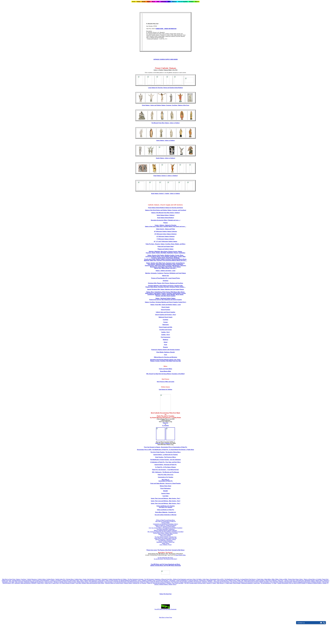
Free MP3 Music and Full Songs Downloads (165, 609)
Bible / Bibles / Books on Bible (279, 579)
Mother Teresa (165, 543)
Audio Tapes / (206, 579)
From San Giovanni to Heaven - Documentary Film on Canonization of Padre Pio (165, 447)
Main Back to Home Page (165, 617)
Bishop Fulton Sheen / (294, 579)
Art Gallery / (200, 579)
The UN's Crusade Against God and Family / (195, 583)
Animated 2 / (105, 579)
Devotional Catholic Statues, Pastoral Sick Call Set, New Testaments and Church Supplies (165, 299)
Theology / (169, 583)
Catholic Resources (32, 579)
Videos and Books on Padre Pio (165, 509)
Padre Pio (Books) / (156, 581)
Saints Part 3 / (56, 583)
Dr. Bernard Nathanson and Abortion (128, 580)
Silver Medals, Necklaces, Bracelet (165, 352)
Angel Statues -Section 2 (165, 175)
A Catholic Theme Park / (323, 579)
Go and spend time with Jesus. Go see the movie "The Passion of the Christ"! (165, 558)
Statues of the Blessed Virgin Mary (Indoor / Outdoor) (165, 212)
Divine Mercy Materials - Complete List (165, 512)
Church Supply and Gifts (165, 327)
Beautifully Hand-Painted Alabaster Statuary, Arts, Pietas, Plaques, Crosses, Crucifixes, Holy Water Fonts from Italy (165, 360)
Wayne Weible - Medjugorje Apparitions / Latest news (246, 583)
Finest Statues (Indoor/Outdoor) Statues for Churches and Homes (165, 207)
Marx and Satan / (19, 581)
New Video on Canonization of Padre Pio (165, 521)
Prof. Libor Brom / (274, 581)
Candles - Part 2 (165, 334)
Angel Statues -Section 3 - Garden (160, 193)
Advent (165, 342)
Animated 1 (98, 579)
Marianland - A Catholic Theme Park (165, 542)
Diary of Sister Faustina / (112, 580)
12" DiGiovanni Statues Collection (165, 236)
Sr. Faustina (165, 425)
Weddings (165, 339)
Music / (87, 581)
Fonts (165, 344)
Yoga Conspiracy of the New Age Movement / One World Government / (122, 581)
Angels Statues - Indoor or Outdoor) (165, 158)
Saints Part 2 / (48, 583)
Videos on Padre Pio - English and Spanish (165, 525)
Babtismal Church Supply (165, 317)
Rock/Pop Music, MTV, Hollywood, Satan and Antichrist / (17, 583)
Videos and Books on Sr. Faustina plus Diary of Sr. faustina (165, 506)
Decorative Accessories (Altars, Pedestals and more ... (165, 220)
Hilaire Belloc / (268, 579)
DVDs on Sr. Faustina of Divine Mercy (165, 526)
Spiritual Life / (136, 583)
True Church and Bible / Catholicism (166, 529)
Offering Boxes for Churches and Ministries (165, 357)
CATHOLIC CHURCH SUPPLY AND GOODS (165, 59)
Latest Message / (300, 580)
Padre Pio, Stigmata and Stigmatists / (157, 583)
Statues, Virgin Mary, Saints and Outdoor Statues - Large (165, 304)
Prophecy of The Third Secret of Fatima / (249, 581)
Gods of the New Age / (223, 580)
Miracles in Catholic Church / (61, 581)
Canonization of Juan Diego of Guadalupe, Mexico (165, 524)
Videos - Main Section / (218, 583)
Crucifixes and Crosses (165, 329)
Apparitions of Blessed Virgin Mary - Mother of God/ (168, 579)
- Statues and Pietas (169, 229)
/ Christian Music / (70, 579)
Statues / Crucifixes (21, 579)
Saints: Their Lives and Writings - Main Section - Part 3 (165, 503)
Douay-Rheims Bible (165, 371)
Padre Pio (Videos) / (145, 581)
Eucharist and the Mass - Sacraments (166, 580)
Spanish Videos (165, 493)
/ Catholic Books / (50, 579)
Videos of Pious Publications (165, 534)
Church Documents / (27, 580)
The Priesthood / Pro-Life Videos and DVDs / (182, 581)
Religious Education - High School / (320, 581)
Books (301, 579)
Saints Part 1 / (41, 583)
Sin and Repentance (266, 583)
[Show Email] (321, 623)
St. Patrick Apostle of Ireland (67, 583)
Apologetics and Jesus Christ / (189, 579)
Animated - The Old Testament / (147, 579)
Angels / (85, 579)
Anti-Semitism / (91, 579)
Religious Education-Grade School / (302, 581)
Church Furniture (165, 309)
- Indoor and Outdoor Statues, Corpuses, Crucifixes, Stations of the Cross (169, 105)
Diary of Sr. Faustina (165, 535)
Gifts (215, 580)
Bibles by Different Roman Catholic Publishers (165, 530)
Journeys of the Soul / (290, 580)
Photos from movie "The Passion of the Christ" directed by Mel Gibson (165, 550)
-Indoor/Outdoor (178, 87)
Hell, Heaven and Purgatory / (248, 580)
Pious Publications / (166, 581)
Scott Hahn (165, 496)
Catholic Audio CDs (60, 579)
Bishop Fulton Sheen (165, 486)
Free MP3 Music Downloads (166, 540)
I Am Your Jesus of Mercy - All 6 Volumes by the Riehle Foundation (165, 527)
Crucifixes (165, 319)
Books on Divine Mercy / (310, 579)
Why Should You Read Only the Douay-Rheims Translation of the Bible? (165, 373)
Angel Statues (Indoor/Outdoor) (165, 217)
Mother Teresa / (81, 581)
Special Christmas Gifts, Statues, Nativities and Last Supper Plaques (165, 289)
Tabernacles (165, 324)
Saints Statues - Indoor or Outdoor (165, 140)
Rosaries (165, 347)
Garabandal (209, 580)
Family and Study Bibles (165, 368)
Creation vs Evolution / (56, 580)
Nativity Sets (165, 275)
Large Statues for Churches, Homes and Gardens (161, 87)
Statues (148, 105)
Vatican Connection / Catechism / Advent (165, 539)
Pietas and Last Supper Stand (165, 246)
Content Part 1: (182, 302)
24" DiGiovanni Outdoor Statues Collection (165, 231)
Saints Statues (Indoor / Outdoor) (165, 215)
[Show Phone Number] (324, 623)
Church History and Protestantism (40, 580)
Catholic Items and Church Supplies (165, 312)
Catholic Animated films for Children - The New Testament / (124, 579)
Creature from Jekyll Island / (69, 580)
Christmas (165, 280)
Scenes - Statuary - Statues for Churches (165, 225)
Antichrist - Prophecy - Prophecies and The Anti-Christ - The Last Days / (220, 581)
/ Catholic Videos (41, 579)
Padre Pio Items (150, 244)
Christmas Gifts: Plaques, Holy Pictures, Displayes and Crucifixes (165, 283)
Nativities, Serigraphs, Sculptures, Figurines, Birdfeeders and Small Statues (165, 273)
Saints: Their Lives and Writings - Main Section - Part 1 (165, 498)
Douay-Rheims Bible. (180, 555)
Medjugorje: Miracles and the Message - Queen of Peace (38, 581)
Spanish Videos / (128, 583)
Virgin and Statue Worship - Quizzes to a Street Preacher (165, 483)
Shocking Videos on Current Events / (114, 583)
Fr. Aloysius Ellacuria (193, 580)
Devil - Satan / (80, 580)
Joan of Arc (280, 580)
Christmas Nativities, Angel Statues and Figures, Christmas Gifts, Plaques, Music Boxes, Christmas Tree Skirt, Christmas (164, 286)
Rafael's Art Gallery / (265, 581)
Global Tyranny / (233, 580)
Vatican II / (209, 583)
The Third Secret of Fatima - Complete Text (165, 537)
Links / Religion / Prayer (166, 544)
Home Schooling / (260, 580)
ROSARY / (34, 583)
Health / (239, 580)
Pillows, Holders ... (180, 287)
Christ (144, 105)
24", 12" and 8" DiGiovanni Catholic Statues (165, 241)
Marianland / (308, 580)
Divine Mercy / (102, 580)
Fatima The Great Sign (166, 594)
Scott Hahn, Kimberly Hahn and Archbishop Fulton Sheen (90, 583)
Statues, (149, 255)
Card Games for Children (165, 389)
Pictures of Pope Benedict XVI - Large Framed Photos (165, 278)
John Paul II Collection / (271, 580)
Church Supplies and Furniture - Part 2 (165, 314)
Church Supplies (165, 522)
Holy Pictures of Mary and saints (165, 381)
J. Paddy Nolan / (229, 583)
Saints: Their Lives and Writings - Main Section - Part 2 (165, 501)
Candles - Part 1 (165, 332)
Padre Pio (165, 423)
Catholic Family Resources (90, 580)
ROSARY (165, 491)
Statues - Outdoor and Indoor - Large (165, 270)
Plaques (165, 222)
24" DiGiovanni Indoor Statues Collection (166, 234)
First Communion (165, 337)
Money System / (72, 581)
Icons (165, 354)
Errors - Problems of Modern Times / (147, 580)
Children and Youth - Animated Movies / (12, 580)
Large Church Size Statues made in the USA (165, 538)
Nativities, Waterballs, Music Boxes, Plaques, (161, 251)
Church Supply (166, 307)
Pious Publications (165, 488)
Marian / (313, 580)
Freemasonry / (203, 580)
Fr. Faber (274, 583)
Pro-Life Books (197, 581)
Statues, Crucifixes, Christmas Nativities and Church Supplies (161, 302)
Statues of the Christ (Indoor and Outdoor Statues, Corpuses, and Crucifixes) (165, 210)
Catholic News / (79, 579)
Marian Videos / (320, 580)
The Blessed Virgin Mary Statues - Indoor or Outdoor (165, 123)
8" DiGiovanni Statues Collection (165, 239)
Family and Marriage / (182, 580)
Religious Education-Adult (285, 581)
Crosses (165, 322)
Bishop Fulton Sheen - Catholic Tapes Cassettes (165, 533)
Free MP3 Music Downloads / (96, 581)
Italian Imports (160, 229)
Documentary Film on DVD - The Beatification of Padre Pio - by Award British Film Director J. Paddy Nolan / (237, 579)
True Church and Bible (177, 583)
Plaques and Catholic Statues (165, 249)
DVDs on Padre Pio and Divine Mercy (165, 520)
